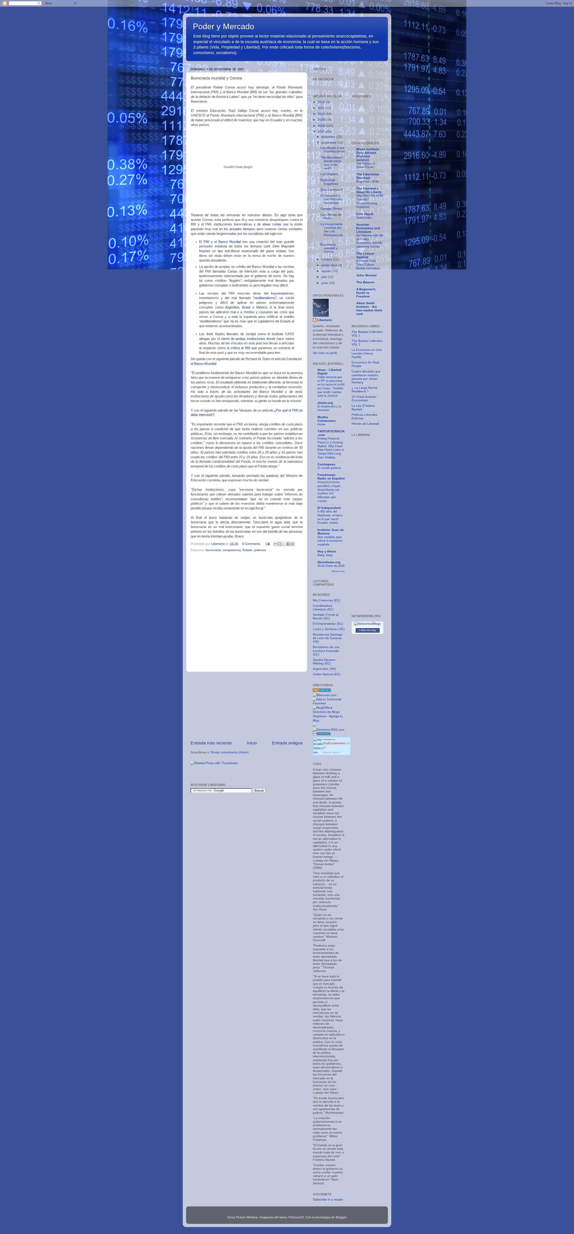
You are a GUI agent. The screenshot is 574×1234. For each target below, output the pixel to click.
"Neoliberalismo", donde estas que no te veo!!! (332, 163)
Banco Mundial (229, 242)
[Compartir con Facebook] (288, 544)
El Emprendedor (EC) (328, 623)
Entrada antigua (287, 743)
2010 (322, 114)
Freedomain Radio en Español (331, 476)
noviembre (329, 142)
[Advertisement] (246, 706)
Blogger (341, 1217)
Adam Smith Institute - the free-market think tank (369, 308)
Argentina (232, 307)
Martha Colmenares (326, 419)
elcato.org (325, 403)
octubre (327, 259)
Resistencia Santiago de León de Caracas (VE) (328, 638)
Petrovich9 (296, 1217)
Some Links (364, 217)
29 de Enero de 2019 (330, 566)
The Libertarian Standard (368, 176)
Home (321, 424)
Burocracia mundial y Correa (328, 248)
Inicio (252, 743)
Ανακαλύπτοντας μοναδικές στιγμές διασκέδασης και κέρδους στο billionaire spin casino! (329, 491)
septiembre (329, 265)
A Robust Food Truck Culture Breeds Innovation (368, 264)
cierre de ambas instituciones (243, 339)
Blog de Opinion (331, 752)
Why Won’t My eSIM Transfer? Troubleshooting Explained (369, 201)
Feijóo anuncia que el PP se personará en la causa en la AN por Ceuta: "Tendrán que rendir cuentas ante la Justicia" (330, 386)
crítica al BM (240, 348)
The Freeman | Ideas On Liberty (369, 190)
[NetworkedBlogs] (367, 623)
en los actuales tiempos (237, 229)
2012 (322, 102)
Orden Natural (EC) (326, 674)
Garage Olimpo (331, 208)
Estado (247, 550)
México (261, 307)
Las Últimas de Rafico (330, 216)
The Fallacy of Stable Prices (365, 165)
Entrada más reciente (211, 743)
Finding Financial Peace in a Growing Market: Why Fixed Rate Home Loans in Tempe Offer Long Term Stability (330, 448)
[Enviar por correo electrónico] (275, 544)
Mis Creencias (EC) (326, 600)
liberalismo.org (328, 562)
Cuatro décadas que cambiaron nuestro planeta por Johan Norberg (366, 377)
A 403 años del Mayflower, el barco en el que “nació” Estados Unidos (330, 517)
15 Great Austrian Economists (364, 398)
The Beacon (365, 282)
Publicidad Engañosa (329, 181)
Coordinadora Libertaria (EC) (323, 607)
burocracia (213, 550)
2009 (322, 119)
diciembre (328, 137)
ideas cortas (272, 224)
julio (324, 277)
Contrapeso (326, 464)
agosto (326, 271)
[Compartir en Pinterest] (292, 544)
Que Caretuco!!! (331, 189)
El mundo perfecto (329, 468)
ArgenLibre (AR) (324, 669)
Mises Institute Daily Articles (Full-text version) (367, 154)
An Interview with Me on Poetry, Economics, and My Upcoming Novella (369, 241)
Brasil (246, 307)
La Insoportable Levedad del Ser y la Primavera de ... (331, 231)
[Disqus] (246, 611)
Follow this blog (367, 630)
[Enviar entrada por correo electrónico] (267, 544)
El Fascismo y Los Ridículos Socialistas (331, 199)
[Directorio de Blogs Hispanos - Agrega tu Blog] (329, 720)
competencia (232, 550)
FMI (206, 242)
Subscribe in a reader (328, 1199)
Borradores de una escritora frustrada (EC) (326, 650)
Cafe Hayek (365, 214)
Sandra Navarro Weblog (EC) (324, 661)
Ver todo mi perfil (325, 353)
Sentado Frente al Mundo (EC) (325, 616)
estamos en (336, 743)
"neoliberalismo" (264, 298)
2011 (321, 108)
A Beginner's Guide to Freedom (366, 293)
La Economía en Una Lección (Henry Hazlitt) (367, 353)
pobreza (260, 550)
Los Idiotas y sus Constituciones (332, 149)
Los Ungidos (329, 174)
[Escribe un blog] (280, 544)
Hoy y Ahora (326, 551)
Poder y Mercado (223, 26)
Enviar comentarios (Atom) (230, 752)
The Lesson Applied (365, 255)
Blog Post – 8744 (367, 181)
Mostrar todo (338, 571)
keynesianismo (282, 293)
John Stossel (366, 275)
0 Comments (251, 544)
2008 (322, 126)
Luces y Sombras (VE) (329, 629)
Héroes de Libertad (365, 423)
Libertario (324, 320)
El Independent (329, 508)
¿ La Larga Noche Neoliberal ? (364, 389)
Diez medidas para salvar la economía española (329, 540)
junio (325, 283)
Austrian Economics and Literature (368, 228)
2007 (322, 131)
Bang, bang (324, 555)
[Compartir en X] (284, 544)
